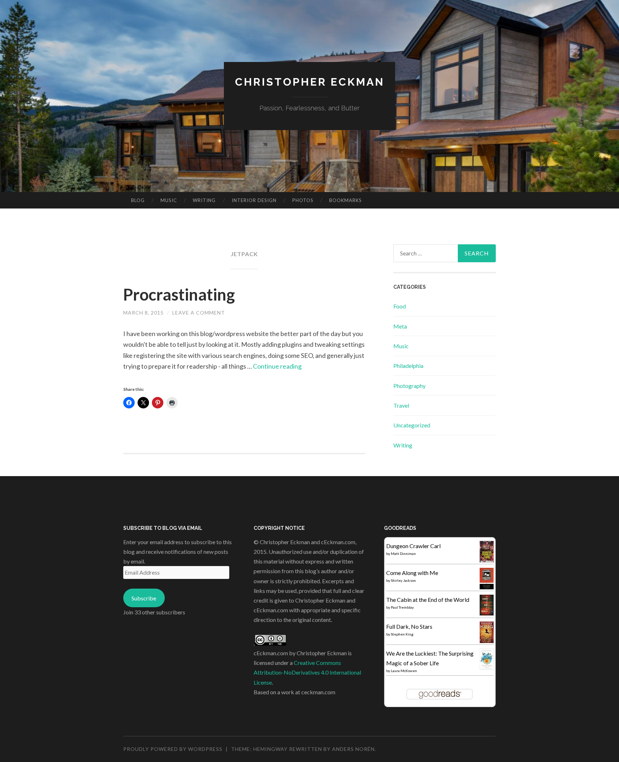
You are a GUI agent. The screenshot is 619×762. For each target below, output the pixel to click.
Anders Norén (353, 749)
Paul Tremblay (402, 607)
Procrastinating (179, 294)
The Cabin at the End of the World (427, 599)
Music (168, 200)
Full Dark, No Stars (409, 626)
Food (399, 306)
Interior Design (254, 200)
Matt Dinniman (403, 553)
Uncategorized (411, 425)
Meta (400, 326)
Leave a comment (198, 313)
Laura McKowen (404, 670)
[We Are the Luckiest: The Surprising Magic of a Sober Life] (487, 667)
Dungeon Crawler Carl (413, 545)
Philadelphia (408, 365)
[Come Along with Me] (487, 587)
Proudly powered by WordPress (172, 749)
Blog (138, 200)
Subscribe (143, 598)
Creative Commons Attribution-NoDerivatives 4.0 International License (307, 672)
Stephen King (402, 634)
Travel (401, 405)
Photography (409, 385)
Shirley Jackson (403, 580)
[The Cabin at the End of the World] (487, 613)
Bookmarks (345, 200)
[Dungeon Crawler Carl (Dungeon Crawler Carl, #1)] (487, 560)
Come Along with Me (412, 572)
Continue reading (277, 366)
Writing (204, 200)
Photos (302, 200)
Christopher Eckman (309, 82)
